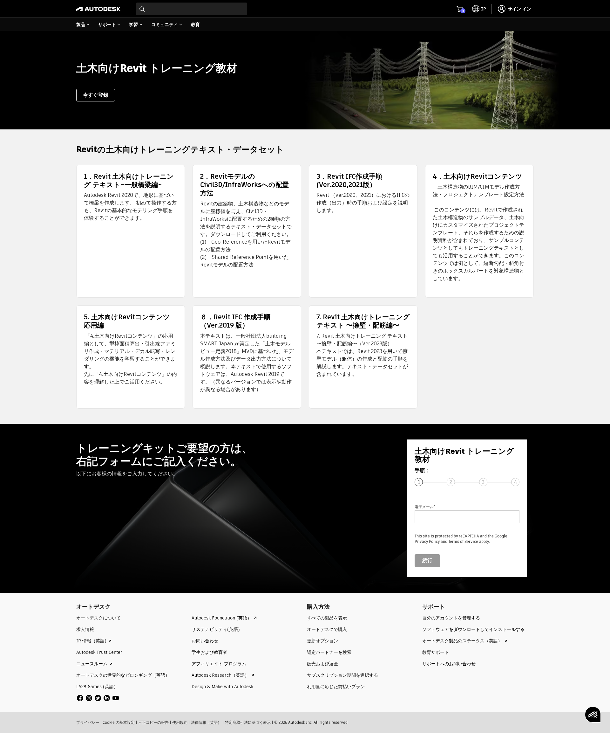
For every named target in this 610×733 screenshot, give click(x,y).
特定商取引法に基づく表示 (248, 722)
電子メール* (425, 506)
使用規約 (179, 722)
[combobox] (191, 9)
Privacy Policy (427, 541)
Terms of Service (463, 541)
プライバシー (87, 722)
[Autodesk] (98, 9)
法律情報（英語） (206, 722)
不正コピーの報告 (153, 722)
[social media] (97, 698)
